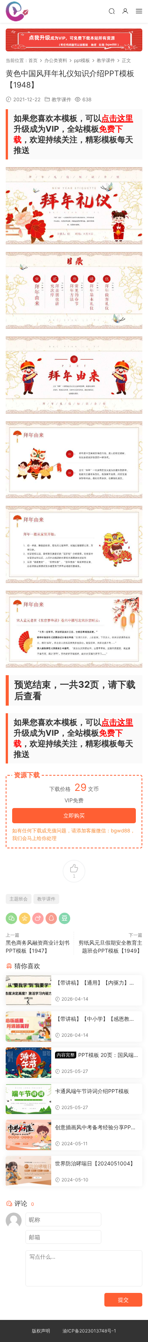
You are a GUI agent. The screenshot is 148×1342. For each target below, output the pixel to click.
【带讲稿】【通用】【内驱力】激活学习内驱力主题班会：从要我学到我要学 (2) (95, 983)
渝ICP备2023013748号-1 (89, 1331)
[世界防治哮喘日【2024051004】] (28, 1171)
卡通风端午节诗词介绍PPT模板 (92, 1091)
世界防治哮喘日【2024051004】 (95, 1163)
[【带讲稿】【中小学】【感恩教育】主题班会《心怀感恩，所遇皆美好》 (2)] (28, 1026)
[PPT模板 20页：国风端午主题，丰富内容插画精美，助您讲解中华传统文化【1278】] (28, 1062)
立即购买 (74, 815)
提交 (123, 1299)
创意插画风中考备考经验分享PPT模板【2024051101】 (94, 1127)
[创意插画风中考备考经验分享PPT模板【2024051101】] (28, 1135)
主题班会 (18, 899)
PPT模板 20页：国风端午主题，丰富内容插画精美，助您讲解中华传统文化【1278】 (95, 1055)
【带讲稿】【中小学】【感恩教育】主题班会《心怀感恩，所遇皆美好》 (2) (95, 1019)
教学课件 (61, 99)
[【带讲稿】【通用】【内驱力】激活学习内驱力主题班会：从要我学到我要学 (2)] (28, 990)
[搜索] (111, 10)
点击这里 (117, 118)
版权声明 (41, 1331)
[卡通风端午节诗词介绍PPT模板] (28, 1099)
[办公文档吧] (17, 11)
